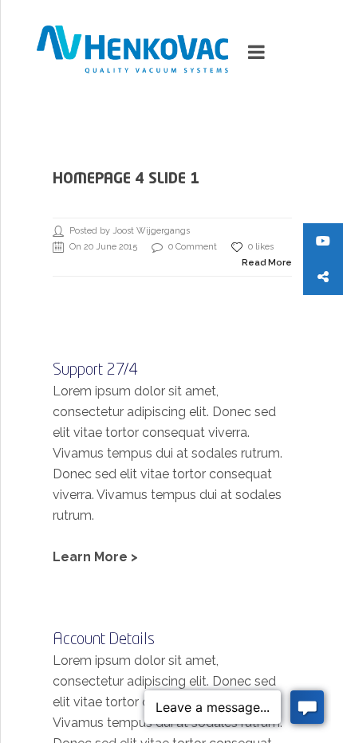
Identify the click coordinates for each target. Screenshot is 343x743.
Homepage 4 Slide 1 (126, 179)
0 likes (261, 247)
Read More (267, 262)
